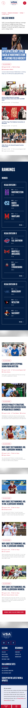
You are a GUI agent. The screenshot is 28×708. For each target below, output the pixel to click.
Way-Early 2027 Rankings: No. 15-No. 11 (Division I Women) (14, 545)
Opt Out (16, 706)
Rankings (17, 652)
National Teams (5, 659)
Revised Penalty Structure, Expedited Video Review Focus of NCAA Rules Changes (14, 407)
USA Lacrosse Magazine (7, 670)
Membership (18, 657)
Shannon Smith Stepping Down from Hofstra (12, 365)
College (21, 12)
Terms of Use (7, 700)
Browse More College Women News (14, 612)
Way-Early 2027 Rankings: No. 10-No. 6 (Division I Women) (14, 502)
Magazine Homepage (13, 12)
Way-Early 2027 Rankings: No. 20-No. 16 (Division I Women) (14, 588)
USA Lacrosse (5, 668)
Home (4, 12)
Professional (5, 657)
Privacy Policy (20, 698)
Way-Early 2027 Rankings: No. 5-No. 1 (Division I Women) (14, 448)
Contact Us (18, 654)
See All (20, 225)
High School (5, 654)
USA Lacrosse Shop (6, 673)
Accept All (6, 706)
